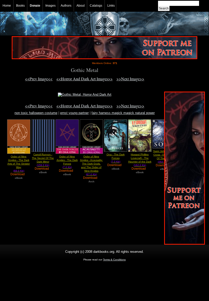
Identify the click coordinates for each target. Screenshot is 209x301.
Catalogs (96, 5)
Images (50, 5)
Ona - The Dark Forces (116, 158)
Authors (66, 5)
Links (111, 5)
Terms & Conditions (114, 259)
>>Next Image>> (130, 78)
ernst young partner (74, 113)
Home (7, 5)
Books (20, 5)
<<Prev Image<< (39, 78)
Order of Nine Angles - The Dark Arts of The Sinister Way (18, 163)
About (80, 5)
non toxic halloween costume (36, 113)
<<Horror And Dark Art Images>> (84, 78)
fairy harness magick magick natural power (123, 113)
